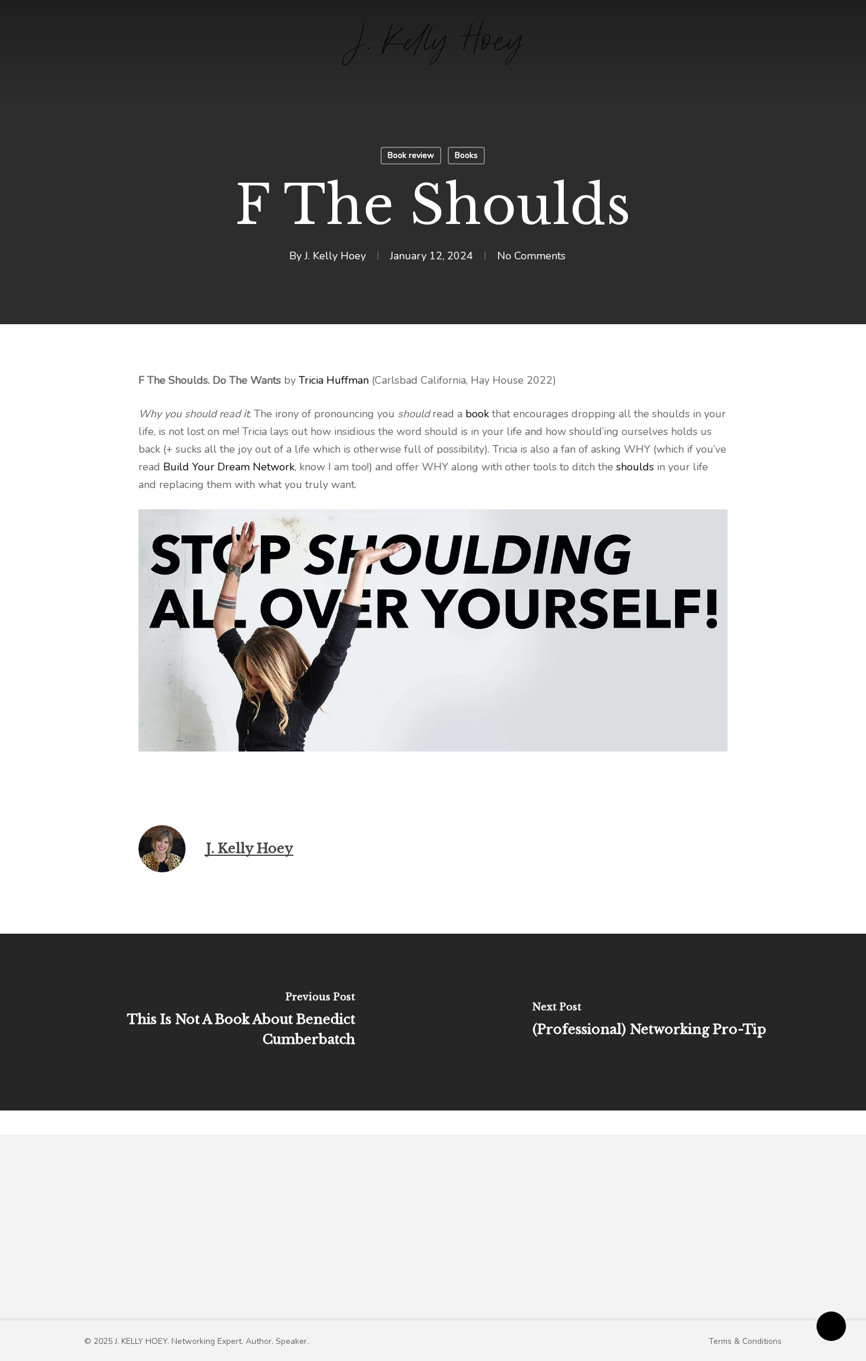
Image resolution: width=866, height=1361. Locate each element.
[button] (196, 1341)
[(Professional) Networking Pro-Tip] (649, 1022)
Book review (411, 155)
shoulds (635, 467)
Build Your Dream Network (229, 467)
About (327, 1240)
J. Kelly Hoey (335, 256)
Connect (649, 1240)
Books (466, 155)
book (477, 414)
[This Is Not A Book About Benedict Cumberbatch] (216, 1022)
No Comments (531, 256)
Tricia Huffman (334, 380)
